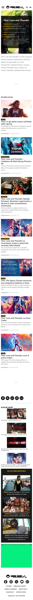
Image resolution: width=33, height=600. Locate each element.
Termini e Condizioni (10, 589)
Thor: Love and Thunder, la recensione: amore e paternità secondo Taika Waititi (14, 243)
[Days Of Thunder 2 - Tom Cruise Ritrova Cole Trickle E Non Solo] (16, 483)
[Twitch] (27, 581)
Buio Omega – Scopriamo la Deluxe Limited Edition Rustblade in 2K (16, 515)
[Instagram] (11, 581)
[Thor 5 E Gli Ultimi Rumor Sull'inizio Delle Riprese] (16, 108)
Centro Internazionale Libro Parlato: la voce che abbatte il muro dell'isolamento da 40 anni (16, 537)
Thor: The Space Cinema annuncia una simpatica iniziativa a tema (16, 281)
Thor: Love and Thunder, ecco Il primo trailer (15, 356)
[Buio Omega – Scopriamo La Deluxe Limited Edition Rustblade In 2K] (16, 504)
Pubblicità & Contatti (20, 586)
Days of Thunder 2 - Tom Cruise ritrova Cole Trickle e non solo (16, 493)
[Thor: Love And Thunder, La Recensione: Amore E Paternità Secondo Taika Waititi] (16, 227)
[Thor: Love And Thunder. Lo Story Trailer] (16, 305)
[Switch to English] (30, 7)
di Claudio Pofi (5, 133)
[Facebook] (6, 581)
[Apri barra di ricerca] (27, 7)
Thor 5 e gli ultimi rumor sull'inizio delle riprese (16, 122)
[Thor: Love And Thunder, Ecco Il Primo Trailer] (16, 342)
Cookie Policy (10, 592)
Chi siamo (8, 586)
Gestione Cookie (21, 592)
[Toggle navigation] (3, 7)
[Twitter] (17, 581)
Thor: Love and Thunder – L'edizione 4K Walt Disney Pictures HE (16, 161)
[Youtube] (22, 581)
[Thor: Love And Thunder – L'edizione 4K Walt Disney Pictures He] (16, 146)
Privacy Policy (23, 589)
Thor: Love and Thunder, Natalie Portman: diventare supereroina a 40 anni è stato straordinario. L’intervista (16, 202)
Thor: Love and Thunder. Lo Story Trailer (15, 319)
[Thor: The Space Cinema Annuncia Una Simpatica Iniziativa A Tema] (16, 267)
